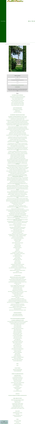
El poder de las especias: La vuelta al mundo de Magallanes (17, 307)
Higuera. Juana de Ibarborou (17, 332)
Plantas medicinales (17, 388)
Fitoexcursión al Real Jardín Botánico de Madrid (17, 173)
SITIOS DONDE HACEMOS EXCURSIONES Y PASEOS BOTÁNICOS (17, 227)
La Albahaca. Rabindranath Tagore (17, 320)
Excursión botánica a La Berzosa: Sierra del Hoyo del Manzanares (17, 148)
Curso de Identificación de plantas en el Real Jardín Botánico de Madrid (17, 159)
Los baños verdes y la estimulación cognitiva (17, 298)
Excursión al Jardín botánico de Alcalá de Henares (17, 139)
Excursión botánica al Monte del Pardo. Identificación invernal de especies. (17, 129)
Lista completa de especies (17, 314)
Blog (17, 365)
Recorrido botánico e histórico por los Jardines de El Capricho (17, 174)
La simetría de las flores (17, 283)
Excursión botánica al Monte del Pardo (17, 203)
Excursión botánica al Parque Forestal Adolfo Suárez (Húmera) (17, 211)
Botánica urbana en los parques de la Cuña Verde (17, 195)
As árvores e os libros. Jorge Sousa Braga (17, 328)
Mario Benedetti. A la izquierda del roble (17, 357)
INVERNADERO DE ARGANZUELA (17, 247)
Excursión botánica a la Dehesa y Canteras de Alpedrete (17, 235)
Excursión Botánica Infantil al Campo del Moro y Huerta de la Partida (17, 221)
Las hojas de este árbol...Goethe (17, 333)
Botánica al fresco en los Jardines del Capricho (17, 131)
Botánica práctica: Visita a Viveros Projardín (17, 382)
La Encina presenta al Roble (17, 334)
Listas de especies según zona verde (17, 315)
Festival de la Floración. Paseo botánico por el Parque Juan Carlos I (17, 121)
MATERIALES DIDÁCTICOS (17, 416)
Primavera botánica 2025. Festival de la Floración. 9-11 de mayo (17, 193)
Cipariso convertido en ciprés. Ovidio (17, 341)
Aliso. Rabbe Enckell (17, 339)
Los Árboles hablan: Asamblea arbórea (17, 403)
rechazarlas (2, 423)
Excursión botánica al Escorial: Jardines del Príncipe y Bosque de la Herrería (17, 120)
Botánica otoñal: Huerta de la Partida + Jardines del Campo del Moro (17, 168)
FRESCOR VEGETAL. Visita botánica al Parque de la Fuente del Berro (17, 138)
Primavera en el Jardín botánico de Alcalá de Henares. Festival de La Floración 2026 (17, 184)
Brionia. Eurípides (17, 353)
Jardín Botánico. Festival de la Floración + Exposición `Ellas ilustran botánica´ (17, 142)
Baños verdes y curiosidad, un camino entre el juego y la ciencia (17, 291)
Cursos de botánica (17, 375)
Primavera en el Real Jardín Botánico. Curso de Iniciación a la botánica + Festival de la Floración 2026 (17, 220)
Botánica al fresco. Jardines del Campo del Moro (17, 157)
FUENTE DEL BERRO (17, 257)
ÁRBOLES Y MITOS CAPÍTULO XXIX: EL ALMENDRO (17, 277)
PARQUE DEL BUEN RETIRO (17, 258)
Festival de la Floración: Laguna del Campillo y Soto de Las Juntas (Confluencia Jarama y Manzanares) (17, 176)
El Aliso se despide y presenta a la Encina (17, 407)
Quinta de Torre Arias (17, 226)
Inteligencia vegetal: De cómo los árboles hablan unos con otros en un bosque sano (17, 302)
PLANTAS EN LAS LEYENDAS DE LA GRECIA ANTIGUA (17, 278)
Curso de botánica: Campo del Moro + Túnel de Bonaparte (17, 214)
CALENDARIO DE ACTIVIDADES (17, 109)
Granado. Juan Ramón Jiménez (17, 352)
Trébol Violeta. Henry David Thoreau (17, 359)
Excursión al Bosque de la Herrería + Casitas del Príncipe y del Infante (17, 144)
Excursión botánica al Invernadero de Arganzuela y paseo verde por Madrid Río (17, 135)
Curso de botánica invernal (17, 380)
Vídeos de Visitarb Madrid (17, 369)
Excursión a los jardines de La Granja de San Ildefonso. (17, 158)
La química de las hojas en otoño (17, 415)
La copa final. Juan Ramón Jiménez (17, 335)
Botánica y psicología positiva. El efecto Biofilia (17, 305)
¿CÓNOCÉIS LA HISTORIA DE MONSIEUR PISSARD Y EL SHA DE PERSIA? (17, 279)
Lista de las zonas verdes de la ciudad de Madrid (17, 228)
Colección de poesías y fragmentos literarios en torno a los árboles (17, 321)
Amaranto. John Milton (17, 351)
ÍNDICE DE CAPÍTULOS (17, 402)
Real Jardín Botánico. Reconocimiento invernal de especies (17, 213)
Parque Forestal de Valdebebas (17, 272)
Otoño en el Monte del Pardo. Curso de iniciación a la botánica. (17, 166)
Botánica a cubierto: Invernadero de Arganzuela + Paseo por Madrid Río (17, 177)
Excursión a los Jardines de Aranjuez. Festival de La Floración (17, 151)
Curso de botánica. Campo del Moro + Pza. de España (17, 212)
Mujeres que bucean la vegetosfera (17, 290)
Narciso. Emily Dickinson (17, 358)
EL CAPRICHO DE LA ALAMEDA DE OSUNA (17, 252)
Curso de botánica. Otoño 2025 (17, 204)
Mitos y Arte (17, 284)
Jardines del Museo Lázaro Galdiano (17, 265)
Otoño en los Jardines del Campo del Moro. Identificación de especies (17, 122)
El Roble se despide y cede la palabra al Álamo (17, 408)
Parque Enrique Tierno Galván (17, 259)
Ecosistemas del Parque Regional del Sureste (17, 264)
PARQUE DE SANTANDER (17, 246)
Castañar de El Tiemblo (17, 240)
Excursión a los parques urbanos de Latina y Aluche (17, 116)
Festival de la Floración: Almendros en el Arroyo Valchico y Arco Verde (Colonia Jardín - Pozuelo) (17, 216)
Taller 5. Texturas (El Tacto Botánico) (17, 101)
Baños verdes (17, 297)
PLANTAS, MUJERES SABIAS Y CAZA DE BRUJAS (17, 292)
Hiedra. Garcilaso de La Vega (17, 345)
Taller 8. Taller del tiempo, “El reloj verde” (17, 105)
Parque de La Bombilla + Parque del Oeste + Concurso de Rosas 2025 (17, 194)
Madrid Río (17, 271)
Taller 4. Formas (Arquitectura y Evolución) (17, 100)
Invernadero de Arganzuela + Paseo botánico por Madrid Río (17, 172)
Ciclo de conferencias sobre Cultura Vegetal (17, 286)
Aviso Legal (17, 422)
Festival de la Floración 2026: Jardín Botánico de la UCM (17, 182)
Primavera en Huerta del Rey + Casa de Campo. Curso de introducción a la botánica (17, 189)
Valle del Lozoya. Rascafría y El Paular (17, 233)
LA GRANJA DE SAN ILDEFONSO (17, 239)
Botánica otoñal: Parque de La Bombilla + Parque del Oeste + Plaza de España (17, 167)
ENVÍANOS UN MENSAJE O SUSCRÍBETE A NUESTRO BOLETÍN (17, 395)
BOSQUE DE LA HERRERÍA (17, 263)
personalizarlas (5, 423)
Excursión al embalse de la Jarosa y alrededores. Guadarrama (17, 234)
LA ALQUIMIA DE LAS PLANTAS (17, 376)
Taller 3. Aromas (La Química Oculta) (17, 99)
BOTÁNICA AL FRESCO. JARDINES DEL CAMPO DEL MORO (17, 253)
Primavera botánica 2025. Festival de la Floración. (17, 181)
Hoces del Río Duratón (17, 245)
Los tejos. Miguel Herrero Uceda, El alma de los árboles (17, 322)
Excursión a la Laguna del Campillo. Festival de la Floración (17, 140)
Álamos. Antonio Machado (17, 327)
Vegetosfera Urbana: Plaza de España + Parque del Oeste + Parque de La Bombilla (17, 207)
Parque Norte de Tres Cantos (17, 229)
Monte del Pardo (17, 241)
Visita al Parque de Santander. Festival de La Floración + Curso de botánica (17, 186)
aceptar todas (6, 422)
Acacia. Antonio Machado (17, 326)
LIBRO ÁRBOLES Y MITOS (17, 401)
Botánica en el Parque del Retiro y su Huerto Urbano (17, 130)
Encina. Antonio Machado (17, 340)
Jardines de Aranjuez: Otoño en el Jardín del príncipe (17, 270)
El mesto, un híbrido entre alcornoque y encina (17, 285)
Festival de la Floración (17, 381)
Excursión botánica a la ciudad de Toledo (17, 266)
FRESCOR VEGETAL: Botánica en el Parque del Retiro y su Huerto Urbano (17, 198)
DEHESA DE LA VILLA (17, 251)
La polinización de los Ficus (18, 387)
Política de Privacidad (17, 423)
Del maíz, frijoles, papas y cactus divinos (17, 296)
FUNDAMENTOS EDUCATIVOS (17, 412)
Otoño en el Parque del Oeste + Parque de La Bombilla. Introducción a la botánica (17, 125)
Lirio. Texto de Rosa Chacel (17, 346)
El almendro (17, 386)
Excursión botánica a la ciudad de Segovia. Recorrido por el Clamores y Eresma (17, 197)
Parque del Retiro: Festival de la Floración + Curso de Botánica (17, 222)
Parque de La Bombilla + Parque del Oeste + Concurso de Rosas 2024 (17, 152)
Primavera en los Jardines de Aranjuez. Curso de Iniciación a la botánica (17, 185)
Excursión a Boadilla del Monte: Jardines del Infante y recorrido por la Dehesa (17, 150)
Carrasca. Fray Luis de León (17, 347)
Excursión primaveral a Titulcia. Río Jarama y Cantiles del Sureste (17, 143)
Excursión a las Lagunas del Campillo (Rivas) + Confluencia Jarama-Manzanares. (17, 163)
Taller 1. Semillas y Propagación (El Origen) (17, 96)
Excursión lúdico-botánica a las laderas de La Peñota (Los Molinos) (17, 153)
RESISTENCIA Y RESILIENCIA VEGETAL (17, 306)
